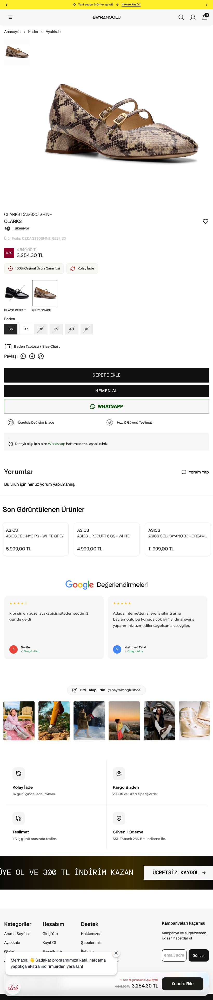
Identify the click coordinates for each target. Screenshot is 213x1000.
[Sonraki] (206, 4)
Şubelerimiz (91, 942)
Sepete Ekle (183, 983)
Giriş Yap (50, 933)
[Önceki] (6, 4)
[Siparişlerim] (193, 17)
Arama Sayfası (17, 933)
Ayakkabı (54, 31)
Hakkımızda (91, 933)
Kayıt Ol (49, 942)
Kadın (33, 31)
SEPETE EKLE (106, 375)
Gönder (198, 955)
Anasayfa (12, 31)
